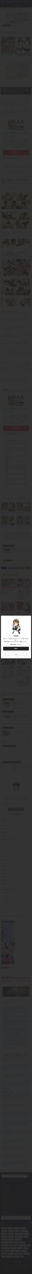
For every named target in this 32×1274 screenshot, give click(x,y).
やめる (16, 654)
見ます (16, 648)
